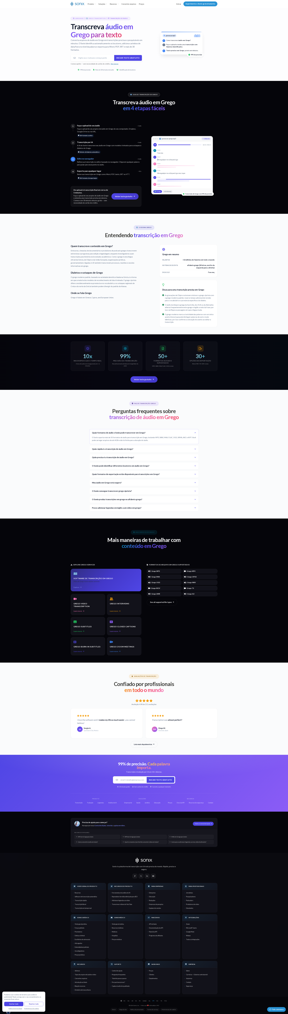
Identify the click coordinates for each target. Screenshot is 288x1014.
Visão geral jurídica (81, 924)
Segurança (189, 986)
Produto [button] (91, 4)
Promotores (78, 932)
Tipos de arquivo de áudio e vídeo (85, 974)
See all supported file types (161, 602)
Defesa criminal (80, 935)
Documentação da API (156, 928)
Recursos (78, 893)
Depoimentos (153, 978)
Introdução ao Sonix (81, 982)
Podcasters (189, 900)
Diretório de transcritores (83, 990)
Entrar (178, 4)
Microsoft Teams (191, 928)
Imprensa (189, 978)
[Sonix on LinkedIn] (147, 876)
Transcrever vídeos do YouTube (122, 904)
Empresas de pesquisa (156, 904)
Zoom (188, 924)
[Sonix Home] (77, 4)
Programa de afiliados (156, 935)
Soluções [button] (101, 4)
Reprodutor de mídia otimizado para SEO (125, 897)
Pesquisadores (191, 897)
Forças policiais (79, 928)
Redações (152, 900)
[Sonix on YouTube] (153, 876)
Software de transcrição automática (86, 897)
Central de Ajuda (100, 825)
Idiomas (77, 971)
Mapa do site (123, 1009)
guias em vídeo (120, 825)
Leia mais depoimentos (143, 744)
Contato (188, 982)
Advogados (78, 943)
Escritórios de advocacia (82, 939)
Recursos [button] (113, 4)
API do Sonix (153, 924)
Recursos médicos (117, 928)
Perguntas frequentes (118, 974)
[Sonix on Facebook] (135, 876)
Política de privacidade (137, 1009)
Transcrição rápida (81, 900)
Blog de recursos (80, 986)
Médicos (114, 932)
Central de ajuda (117, 971)
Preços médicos (117, 939)
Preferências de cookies (169, 1009)
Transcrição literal (80, 904)
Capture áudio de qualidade (121, 986)
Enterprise (152, 893)
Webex (188, 935)
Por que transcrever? (118, 982)
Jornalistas (189, 893)
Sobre (188, 971)
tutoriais (110, 825)
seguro (144, 869)
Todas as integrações (193, 939)
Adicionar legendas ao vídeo (121, 900)
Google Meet (190, 932)
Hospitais (115, 935)
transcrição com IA (137, 866)
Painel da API (153, 932)
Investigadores (79, 951)
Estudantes (189, 908)
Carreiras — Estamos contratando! (197, 974)
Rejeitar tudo (34, 1004)
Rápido (165, 866)
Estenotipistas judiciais (82, 947)
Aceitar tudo (13, 1004)
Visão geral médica (118, 924)
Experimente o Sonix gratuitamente (200, 4)
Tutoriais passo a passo (119, 978)
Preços (141, 4)
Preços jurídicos (80, 955)
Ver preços (114, 64)
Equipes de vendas (155, 908)
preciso (171, 866)
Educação (152, 897)
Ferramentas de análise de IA (121, 893)
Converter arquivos (128, 4)
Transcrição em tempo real (83, 908)
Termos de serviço (152, 1009)
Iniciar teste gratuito (128, 58)
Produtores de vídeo (192, 904)
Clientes (151, 974)
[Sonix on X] (141, 876)
